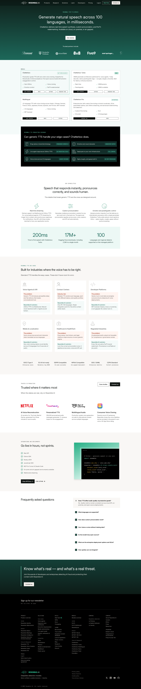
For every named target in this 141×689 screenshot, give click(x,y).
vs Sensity (91, 625)
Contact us (116, 3)
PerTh (73, 623)
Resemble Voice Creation (28, 646)
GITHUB (51, 91)
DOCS (39, 91)
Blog (56, 642)
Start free (106, 3)
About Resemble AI (111, 617)
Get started (70, 38)
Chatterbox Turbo (77, 644)
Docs (45, 118)
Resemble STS (25, 650)
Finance (40, 644)
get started (80, 91)
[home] (30, 2)
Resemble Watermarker (27, 625)
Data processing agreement (25, 661)
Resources (109, 626)
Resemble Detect (25, 630)
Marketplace (41, 642)
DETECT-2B (75, 637)
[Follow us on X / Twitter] (107, 678)
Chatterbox (75, 642)
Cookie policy (75, 676)
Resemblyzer (75, 627)
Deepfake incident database (60, 634)
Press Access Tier (111, 637)
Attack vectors (59, 639)
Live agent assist (42, 631)
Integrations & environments (110, 634)
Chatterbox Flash (76, 651)
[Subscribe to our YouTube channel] (115, 678)
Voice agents (41, 621)
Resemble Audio (25, 648)
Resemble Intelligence (27, 635)
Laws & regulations (60, 637)
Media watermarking (43, 629)
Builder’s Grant (110, 631)
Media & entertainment (44, 646)
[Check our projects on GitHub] (118, 678)
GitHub (60, 118)
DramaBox (75, 653)
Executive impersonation (44, 627)
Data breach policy (26, 658)
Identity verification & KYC (44, 634)
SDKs (56, 620)
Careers (108, 620)
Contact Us (84, 118)
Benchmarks (58, 629)
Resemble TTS (25, 644)
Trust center (58, 631)
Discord (57, 648)
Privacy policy (76, 671)
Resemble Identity (26, 623)
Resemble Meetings (26, 633)
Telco (39, 640)
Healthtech (41, 649)
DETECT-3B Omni (77, 635)
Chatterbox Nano (76, 649)
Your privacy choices (77, 678)
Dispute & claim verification (42, 623)
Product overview (26, 617)
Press (107, 624)
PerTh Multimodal (76, 625)
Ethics (107, 622)
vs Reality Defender (94, 623)
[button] (47, 3)
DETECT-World (76, 633)
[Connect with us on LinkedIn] (111, 678)
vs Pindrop (92, 621)
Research (57, 644)
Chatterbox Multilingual (78, 646)
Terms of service (76, 673)
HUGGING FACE (62, 91)
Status (22, 654)
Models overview (76, 617)
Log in (22, 656)
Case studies (103, 384)
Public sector (41, 651)
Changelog (58, 624)
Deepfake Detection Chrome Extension (26, 637)
